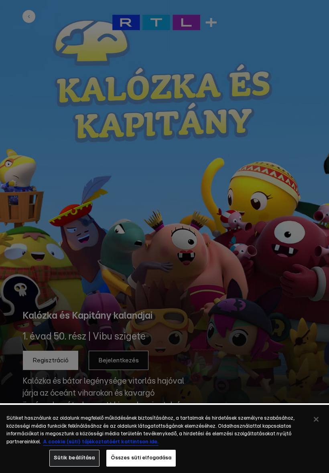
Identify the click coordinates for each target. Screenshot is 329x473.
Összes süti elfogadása (141, 458)
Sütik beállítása (74, 458)
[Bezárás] (316, 419)
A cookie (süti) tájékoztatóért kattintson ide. (100, 442)
